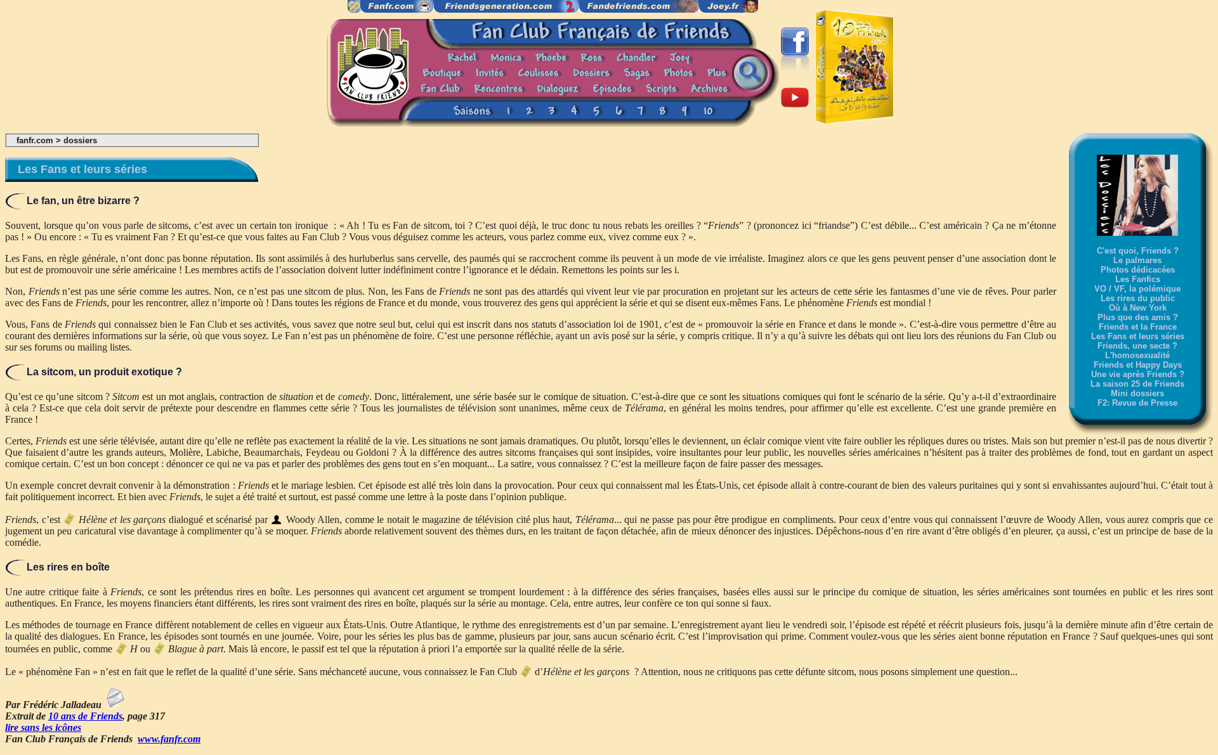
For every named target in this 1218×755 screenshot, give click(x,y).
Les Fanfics (1137, 279)
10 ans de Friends (85, 716)
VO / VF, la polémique (1137, 289)
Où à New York (1138, 308)
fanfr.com (34, 140)
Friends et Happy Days (1138, 365)
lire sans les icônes (43, 727)
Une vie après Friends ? (1137, 374)
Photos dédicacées (1138, 269)
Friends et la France (1138, 327)
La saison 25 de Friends (1137, 384)
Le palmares (1137, 260)
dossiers (80, 140)
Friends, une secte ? (1137, 346)
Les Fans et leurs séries (1137, 336)
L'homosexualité (1137, 355)
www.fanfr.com (169, 738)
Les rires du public (1138, 298)
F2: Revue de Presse (1137, 403)
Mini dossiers (1137, 393)
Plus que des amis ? (1137, 317)
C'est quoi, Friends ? (1138, 250)
